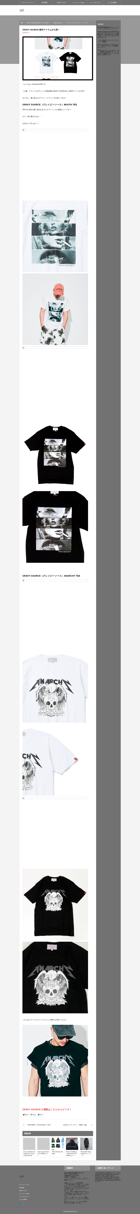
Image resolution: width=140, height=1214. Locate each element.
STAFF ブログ (61, 2)
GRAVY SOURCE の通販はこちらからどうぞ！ (47, 1109)
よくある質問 (112, 2)
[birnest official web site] (21, 10)
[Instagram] (26, 1204)
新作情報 (44, 2)
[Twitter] (23, 1204)
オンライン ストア (28, 2)
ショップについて (95, 2)
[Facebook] (20, 1204)
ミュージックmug (78, 2)
